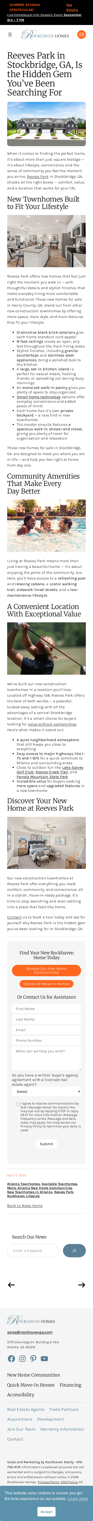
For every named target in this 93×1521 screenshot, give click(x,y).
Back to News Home (24, 1205)
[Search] (74, 1250)
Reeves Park (37, 176)
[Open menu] (10, 34)
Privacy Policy (48, 1482)
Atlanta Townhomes (23, 1184)
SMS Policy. (69, 1482)
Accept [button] (46, 1512)
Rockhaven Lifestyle (23, 1196)
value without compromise (52, 724)
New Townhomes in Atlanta (29, 1192)
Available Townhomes (59, 1184)
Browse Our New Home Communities (46, 970)
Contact (14, 917)
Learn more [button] (78, 1499)
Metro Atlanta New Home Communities (39, 1188)
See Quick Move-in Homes (46, 983)
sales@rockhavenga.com (29, 1332)
